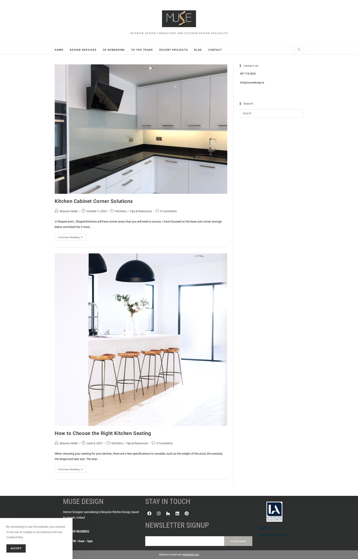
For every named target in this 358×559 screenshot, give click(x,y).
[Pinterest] (187, 513)
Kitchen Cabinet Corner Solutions (94, 201)
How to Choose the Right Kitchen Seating (103, 433)
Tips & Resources (141, 211)
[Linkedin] (177, 513)
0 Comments (168, 211)
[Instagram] (159, 513)
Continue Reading (72, 236)
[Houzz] (168, 513)
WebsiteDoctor (191, 554)
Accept (16, 548)
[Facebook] (149, 513)
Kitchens (121, 211)
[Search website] (299, 50)
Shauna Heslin (68, 211)
